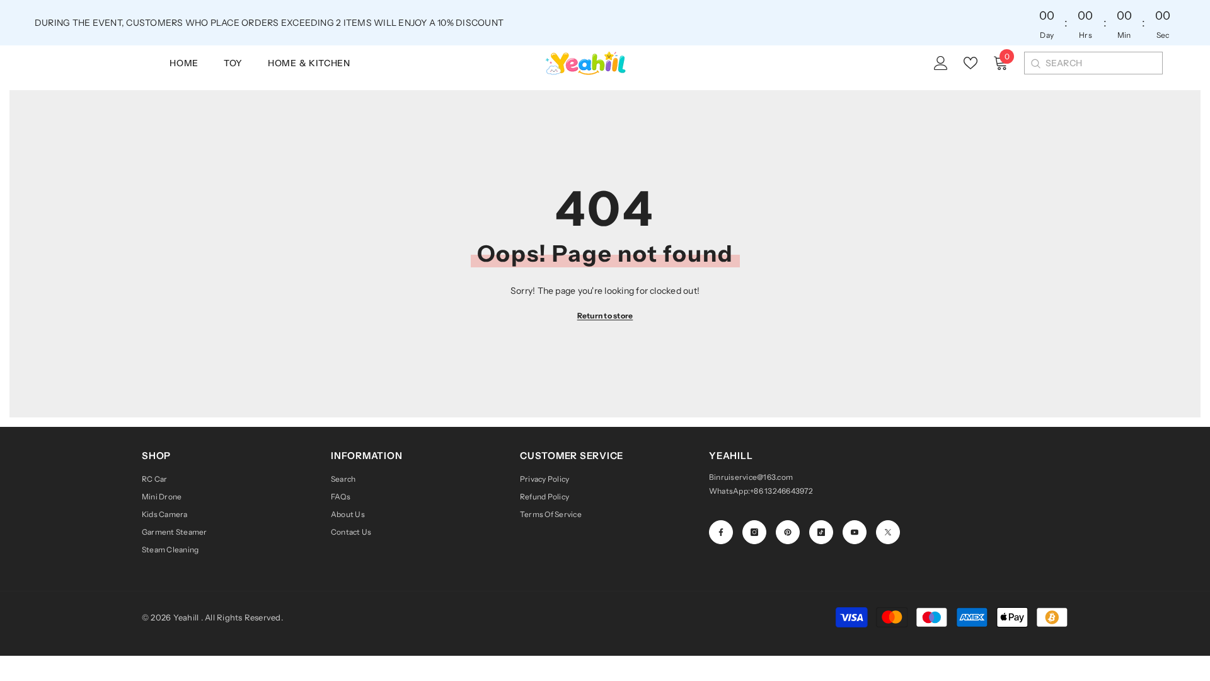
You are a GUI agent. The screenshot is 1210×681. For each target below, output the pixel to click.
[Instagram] (754, 532)
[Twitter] (888, 532)
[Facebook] (721, 532)
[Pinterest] (788, 532)
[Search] (1035, 63)
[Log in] (941, 63)
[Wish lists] (970, 63)
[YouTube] (855, 532)
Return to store (605, 315)
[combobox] (1104, 63)
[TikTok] (821, 532)
